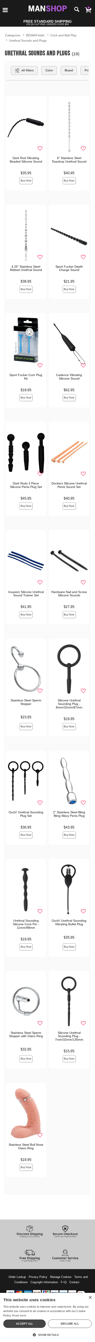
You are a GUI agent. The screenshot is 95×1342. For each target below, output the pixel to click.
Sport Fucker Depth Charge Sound (69, 268)
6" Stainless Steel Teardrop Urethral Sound (69, 159)
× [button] (90, 1297)
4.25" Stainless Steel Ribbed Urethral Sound (26, 268)
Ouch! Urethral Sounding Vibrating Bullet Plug (69, 922)
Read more (19, 1315)
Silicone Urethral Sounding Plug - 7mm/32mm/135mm (69, 1036)
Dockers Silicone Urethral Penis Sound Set (69, 485)
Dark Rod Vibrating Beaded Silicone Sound (26, 159)
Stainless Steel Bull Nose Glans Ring (26, 1146)
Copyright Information (44, 1282)
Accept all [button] (24, 1323)
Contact (74, 1282)
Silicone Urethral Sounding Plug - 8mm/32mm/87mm (69, 703)
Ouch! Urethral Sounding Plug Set (26, 814)
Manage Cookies (61, 1277)
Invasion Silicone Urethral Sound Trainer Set (26, 593)
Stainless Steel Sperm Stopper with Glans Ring (26, 1034)
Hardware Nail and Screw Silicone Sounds (69, 593)
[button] (5, 10)
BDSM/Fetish (35, 35)
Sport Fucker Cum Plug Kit (26, 376)
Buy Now (26, 180)
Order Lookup (17, 1277)
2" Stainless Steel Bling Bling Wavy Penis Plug (69, 814)
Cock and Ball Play (63, 35)
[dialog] (47, 1317)
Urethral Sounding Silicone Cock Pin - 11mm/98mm (26, 924)
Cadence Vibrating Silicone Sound (69, 376)
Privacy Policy (38, 1277)
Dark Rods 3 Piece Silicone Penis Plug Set (26, 485)
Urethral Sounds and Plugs (28, 40)
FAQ (63, 1282)
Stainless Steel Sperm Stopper (26, 702)
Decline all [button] (70, 1323)
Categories (12, 35)
